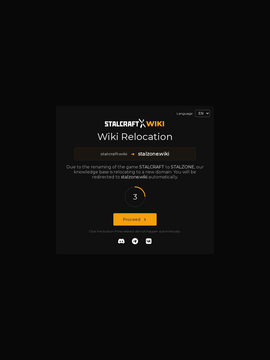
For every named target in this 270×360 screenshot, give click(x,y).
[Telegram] (135, 241)
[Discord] (121, 241)
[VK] (148, 241)
